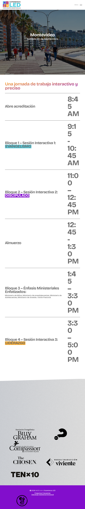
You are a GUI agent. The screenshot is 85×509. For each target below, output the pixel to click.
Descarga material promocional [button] (42, 494)
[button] (78, 5)
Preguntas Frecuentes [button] (42, 493)
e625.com (39, 490)
